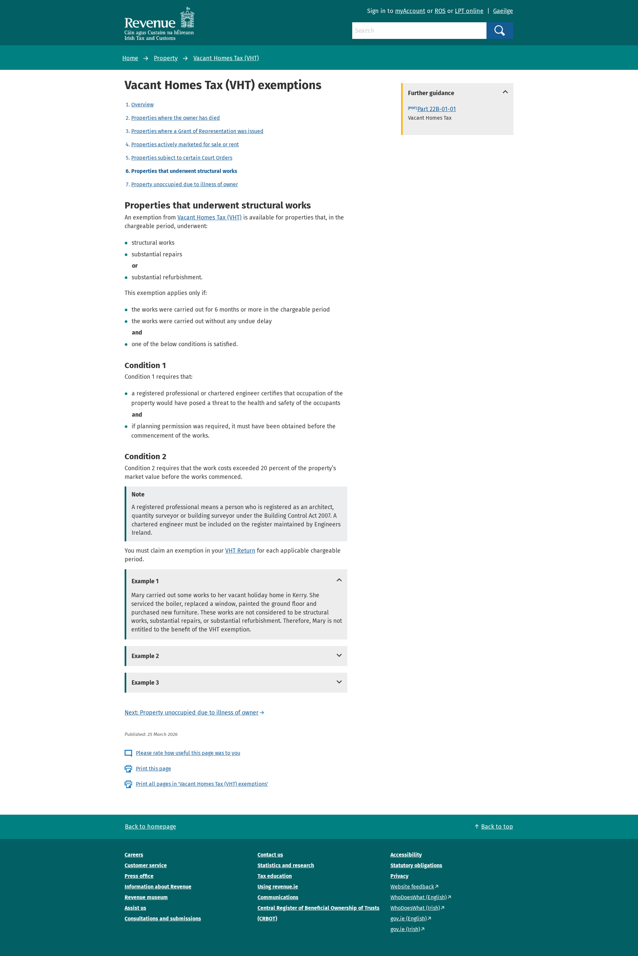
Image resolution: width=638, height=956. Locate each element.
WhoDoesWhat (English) (418, 897)
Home (130, 58)
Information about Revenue (158, 887)
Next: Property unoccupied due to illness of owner (192, 712)
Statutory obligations (416, 865)
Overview (142, 104)
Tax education (275, 876)
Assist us (135, 908)
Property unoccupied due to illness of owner (184, 184)
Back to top (497, 826)
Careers (134, 855)
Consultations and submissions (163, 918)
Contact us (270, 855)
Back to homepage (150, 826)
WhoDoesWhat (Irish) (415, 908)
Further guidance (431, 93)
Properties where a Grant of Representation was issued (197, 131)
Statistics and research (286, 865)
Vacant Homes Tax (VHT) (226, 58)
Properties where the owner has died (175, 118)
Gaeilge (503, 11)
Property (166, 58)
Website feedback (412, 887)
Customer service (146, 865)
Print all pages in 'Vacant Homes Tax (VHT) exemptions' (202, 784)
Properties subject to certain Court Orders (181, 158)
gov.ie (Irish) (405, 929)
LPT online (469, 11)
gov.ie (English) (408, 918)
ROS (440, 11)
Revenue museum (146, 897)
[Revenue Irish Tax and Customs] (159, 23)
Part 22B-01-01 (436, 109)
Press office (139, 876)
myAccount (410, 11)
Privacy (399, 876)
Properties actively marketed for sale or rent (185, 144)
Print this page (153, 768)
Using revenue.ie (278, 887)
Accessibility (406, 855)
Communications (278, 897)
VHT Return (240, 550)
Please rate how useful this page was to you (188, 753)
